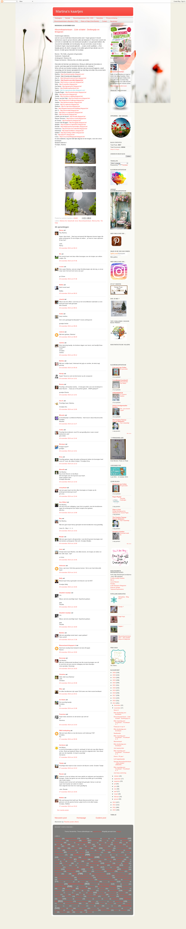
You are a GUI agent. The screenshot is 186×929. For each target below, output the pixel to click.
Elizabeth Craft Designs (97, 859)
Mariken (61, 633)
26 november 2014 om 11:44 (68, 438)
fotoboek (127, 861)
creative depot (119, 850)
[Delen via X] (86, 218)
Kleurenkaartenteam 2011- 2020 (83, 18)
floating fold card (105, 861)
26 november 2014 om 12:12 (68, 463)
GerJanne (62, 745)
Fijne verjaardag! (124, 423)
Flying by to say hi (119, 726)
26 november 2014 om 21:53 (68, 724)
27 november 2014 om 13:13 (68, 768)
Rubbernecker (89, 894)
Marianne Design (76, 884)
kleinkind (86, 874)
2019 (114, 690)
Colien (61, 429)
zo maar (77, 912)
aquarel (112, 838)
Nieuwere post (61, 818)
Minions (74, 886)
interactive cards (111, 869)
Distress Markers (95, 855)
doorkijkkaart (121, 855)
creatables (108, 850)
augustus (117, 781)
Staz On (93, 901)
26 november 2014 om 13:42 (68, 531)
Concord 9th (75, 848)
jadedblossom (59, 871)
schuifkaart (68, 896)
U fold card (74, 906)
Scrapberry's (79, 896)
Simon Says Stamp (125, 896)
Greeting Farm (93, 865)
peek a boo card (103, 890)
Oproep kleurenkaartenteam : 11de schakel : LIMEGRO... (122, 763)
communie (64, 848)
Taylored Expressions (117, 589)
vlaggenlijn (63, 908)
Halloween (126, 865)
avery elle (104, 840)
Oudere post (101, 818)
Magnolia (113, 881)
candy (97, 844)
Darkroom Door (116, 852)
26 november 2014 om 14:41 (68, 572)
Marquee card (93, 884)
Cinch (112, 846)
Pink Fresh (76, 892)
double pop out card (64, 857)
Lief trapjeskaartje (119, 759)
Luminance (105, 881)
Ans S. (61, 400)
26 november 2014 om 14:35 (68, 560)
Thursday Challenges (123, 499)
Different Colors (59, 855)
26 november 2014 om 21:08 (68, 708)
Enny (61, 457)
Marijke (61, 536)
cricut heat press (71, 852)
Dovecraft (75, 857)
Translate (125, 165)
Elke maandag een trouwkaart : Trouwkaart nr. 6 (122, 737)
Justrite (89, 871)
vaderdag (91, 906)
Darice (105, 852)
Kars (66, 874)
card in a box (105, 844)
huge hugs (121, 616)
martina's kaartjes (118, 71)
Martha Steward (105, 884)
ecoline (61, 859)
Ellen (60, 689)
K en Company (99, 871)
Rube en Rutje (100, 894)
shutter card (104, 896)
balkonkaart (117, 840)
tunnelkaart (59, 906)
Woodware (124, 910)
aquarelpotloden (121, 838)
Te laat (83, 903)
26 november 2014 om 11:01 (68, 378)
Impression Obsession (73, 869)
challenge (90, 846)
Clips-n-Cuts (116, 509)
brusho (65, 844)
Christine (62, 674)
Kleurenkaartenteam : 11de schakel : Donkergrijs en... (122, 717)
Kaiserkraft (71, 221)
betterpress (102, 842)
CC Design (68, 846)
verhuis (115, 906)
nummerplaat (113, 888)
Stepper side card (102, 901)
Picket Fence (68, 892)
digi (69, 855)
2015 (114, 700)
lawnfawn (61, 881)
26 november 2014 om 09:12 (68, 355)
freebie (57, 863)
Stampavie (106, 899)
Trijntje (61, 763)
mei (115, 789)
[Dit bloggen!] (85, 218)
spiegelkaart (89, 899)
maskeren (117, 884)
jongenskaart (71, 871)
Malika (61, 284)
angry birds (105, 838)
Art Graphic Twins (60, 840)
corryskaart (63, 487)
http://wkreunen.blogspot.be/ (68, 94)
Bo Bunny (116, 842)
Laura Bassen (114, 582)
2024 (114, 677)
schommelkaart (123, 894)
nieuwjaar (102, 888)
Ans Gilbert (63, 502)
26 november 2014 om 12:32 (68, 482)
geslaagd (66, 865)
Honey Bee (107, 867)
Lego (76, 881)
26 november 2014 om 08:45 (68, 326)
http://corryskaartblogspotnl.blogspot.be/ (72, 136)
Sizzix (60, 899)
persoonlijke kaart (59, 892)
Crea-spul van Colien (119, 367)
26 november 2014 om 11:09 (68, 409)
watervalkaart (102, 908)
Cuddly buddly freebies (117, 578)
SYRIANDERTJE (117, 393)
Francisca (62, 714)
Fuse (75, 863)
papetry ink (78, 890)
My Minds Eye (126, 886)
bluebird (109, 842)
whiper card (68, 910)
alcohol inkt (58, 838)
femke (61, 313)
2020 (114, 688)
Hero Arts (97, 867)
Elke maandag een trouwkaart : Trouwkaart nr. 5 (122, 752)
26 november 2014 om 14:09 (68, 543)
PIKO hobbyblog (64, 730)
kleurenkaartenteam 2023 (123, 877)
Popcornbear (100, 892)
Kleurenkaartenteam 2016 (63, 875)
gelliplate (125, 863)
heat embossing (84, 867)
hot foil (114, 867)
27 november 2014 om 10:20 (68, 757)
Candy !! (121, 606)
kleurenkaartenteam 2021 (85, 877)
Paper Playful (116, 497)
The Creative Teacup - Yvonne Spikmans (119, 420)
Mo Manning (82, 886)
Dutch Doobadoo (120, 857)
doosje (129, 855)
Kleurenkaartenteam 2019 (123, 875)
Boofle (58, 844)
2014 (114, 703)
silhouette (113, 896)
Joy (81, 871)
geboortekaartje (94, 863)
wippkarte (116, 910)
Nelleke (61, 797)
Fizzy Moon (87, 861)
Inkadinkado (97, 869)
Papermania (68, 890)
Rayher (73, 894)
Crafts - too (58, 850)
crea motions (90, 850)
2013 (114, 802)
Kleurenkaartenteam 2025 (86, 879)
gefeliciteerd (108, 863)
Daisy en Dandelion (95, 852)
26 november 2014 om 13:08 (68, 512)
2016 (114, 698)
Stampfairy (99, 18)
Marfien (61, 361)
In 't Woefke (89, 869)
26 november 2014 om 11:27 (68, 424)
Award (110, 840)
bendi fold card (70, 842)
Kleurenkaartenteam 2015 (119, 874)
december (117, 705)
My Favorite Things (107, 886)
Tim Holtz (91, 903)
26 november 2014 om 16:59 (68, 607)
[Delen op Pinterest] (90, 218)
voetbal (70, 908)
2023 (114, 680)
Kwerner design (115, 587)
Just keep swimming (120, 773)
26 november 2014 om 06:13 (68, 248)
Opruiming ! (113, 21)
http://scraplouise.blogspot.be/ (69, 104)
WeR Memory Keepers (115, 908)
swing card (60, 903)
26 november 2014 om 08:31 (68, 308)
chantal (61, 299)
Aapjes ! (120, 626)
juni (115, 786)
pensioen (125, 890)
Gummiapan (115, 865)
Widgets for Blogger (114, 149)
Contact (104, 21)
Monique (62, 444)
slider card (69, 899)
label (119, 879)
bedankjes (125, 840)
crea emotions (81, 850)
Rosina (61, 384)
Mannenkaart (118, 741)
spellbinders (78, 899)
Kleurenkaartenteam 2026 (106, 879)
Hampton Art (58, 867)
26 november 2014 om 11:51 (68, 451)
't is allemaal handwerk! (120, 380)
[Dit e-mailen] (83, 218)
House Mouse (124, 867)
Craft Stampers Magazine (118, 585)
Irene (60, 549)
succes (129, 901)
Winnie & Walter (106, 910)
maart (116, 794)
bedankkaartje (59, 842)
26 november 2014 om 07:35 (68, 261)
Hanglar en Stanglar (71, 867)
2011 (114, 807)
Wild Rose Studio (92, 910)
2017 (114, 695)
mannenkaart (59, 884)
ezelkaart (57, 861)
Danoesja (62, 658)
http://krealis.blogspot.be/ (77, 116)
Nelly (60, 578)
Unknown (62, 565)
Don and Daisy (106, 855)
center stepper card (80, 846)
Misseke (62, 415)
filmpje (63, 861)
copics (96, 848)
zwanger (89, 912)
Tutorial (67, 906)
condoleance (86, 848)
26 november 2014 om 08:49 (68, 337)
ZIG (71, 912)
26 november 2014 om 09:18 (68, 367)
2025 (114, 675)
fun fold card (67, 863)
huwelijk (57, 869)
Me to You (125, 884)
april (115, 791)
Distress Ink (63, 221)
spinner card (97, 899)
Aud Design (95, 840)
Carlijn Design (118, 844)
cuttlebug (82, 852)
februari (116, 796)
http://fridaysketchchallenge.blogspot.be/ (71, 100)
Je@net (61, 332)
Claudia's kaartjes (65, 592)
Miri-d (112, 580)
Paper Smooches (124, 888)
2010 (114, 810)
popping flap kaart (111, 892)
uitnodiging (83, 906)
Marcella (62, 469)
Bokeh (129, 842)
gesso (73, 865)
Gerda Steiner (58, 865)
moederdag (91, 886)
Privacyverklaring (111, 18)
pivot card (83, 892)
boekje (124, 842)
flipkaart (95, 861)
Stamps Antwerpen (82, 901)
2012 (114, 805)
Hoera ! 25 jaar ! (119, 756)
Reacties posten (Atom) (71, 822)
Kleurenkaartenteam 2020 (66, 877)
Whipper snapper (78, 910)
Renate (61, 774)
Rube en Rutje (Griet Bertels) (90, 21)
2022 (114, 682)
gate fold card (82, 863)
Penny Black (114, 890)
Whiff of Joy (126, 908)
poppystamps (121, 892)
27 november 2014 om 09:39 (68, 739)
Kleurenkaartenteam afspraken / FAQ (66, 21)
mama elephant (125, 881)
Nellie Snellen (70, 888)
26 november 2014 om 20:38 (68, 683)
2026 (114, 672)
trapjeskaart (119, 903)
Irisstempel (124, 869)
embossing (119, 859)
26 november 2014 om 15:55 (68, 587)
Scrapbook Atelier (92, 896)
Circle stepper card (121, 846)
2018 (114, 693)
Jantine (61, 342)
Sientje (61, 373)
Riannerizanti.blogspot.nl (67, 645)
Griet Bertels (103, 865)
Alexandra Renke (71, 838)
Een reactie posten (63, 810)
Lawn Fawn (127, 879)
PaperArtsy (58, 890)
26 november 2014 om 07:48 (68, 279)
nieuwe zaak (94, 888)
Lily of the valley (94, 881)
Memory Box (96, 221)
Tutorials (67, 18)
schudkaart (58, 896)
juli (115, 784)
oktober (116, 776)
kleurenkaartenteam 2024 (66, 879)
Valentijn (98, 906)
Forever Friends (116, 861)
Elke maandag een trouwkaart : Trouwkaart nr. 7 (122, 722)
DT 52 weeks (88, 857)
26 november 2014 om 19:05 (68, 652)
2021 (114, 685)
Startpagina (58, 18)
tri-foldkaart (128, 903)
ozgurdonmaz (97, 831)
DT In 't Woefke (105, 857)
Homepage (81, 818)
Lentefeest (82, 881)
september (117, 778)
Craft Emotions (107, 848)
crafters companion (122, 848)
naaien (60, 888)
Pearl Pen (93, 890)
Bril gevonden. (124, 369)
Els (60, 254)
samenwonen (112, 894)
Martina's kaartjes (69, 11)
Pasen (85, 890)
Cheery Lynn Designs (102, 846)
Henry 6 (116, 710)
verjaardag (126, 905)
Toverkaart (102, 903)
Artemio (84, 840)
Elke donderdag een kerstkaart (120, 713)
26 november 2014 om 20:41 (68, 694)
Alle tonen (129, 433)
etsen (128, 859)
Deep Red (126, 852)
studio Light (119, 901)
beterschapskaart (81, 842)
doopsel (114, 854)
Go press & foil (82, 865)
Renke (81, 894)
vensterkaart (108, 906)
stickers (111, 901)
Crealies (99, 850)
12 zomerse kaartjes (123, 395)
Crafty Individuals (70, 850)
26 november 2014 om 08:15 (68, 293)
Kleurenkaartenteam (85, 221)
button (81, 844)
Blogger (118, 831)
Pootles (112, 583)
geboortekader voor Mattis (124, 382)
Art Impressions (73, 840)
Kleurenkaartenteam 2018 (103, 875)
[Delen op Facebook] (88, 218)
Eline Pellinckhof (82, 859)
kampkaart (121, 871)
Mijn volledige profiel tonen (118, 86)
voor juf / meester (81, 908)
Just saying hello (119, 748)
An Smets (62, 699)
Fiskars (79, 861)
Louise (61, 266)
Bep (60, 518)
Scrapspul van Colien (119, 484)
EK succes (69, 859)
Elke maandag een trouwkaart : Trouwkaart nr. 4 (122, 769)
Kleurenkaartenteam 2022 (104, 877)
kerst (76, 221)
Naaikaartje (117, 733)
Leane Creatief (69, 881)
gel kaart (118, 863)
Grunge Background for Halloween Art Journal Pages (120, 512)
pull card (65, 894)
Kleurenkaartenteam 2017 (83, 875)
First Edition (70, 861)
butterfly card (74, 844)
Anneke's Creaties (118, 531)
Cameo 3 (89, 844)
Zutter (83, 912)
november (117, 708)
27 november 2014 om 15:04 (68, 792)
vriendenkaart (94, 908)
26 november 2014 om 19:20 (68, 668)
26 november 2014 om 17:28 (68, 639)
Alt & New (83, 838)
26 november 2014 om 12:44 (68, 496)
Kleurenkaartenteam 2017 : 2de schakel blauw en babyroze (124, 637)
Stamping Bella (68, 901)
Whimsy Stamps (59, 910)
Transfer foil (110, 903)
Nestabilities (83, 888)
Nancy (61, 230)
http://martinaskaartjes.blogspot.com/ (72, 74)
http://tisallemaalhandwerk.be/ (69, 88)
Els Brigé (110, 859)
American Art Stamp (95, 838)
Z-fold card (63, 912)
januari (116, 799)
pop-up (90, 892)
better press (94, 842)
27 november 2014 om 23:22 (68, 806)
